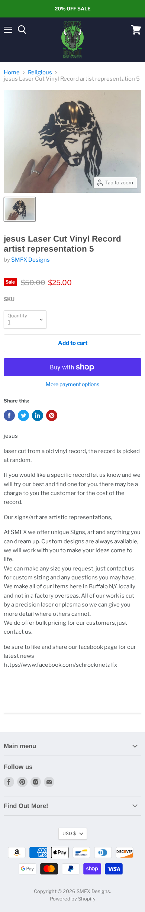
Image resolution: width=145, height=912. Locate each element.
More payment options (72, 384)
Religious (40, 72)
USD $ (69, 833)
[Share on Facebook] (9, 415)
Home (12, 72)
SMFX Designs (30, 259)
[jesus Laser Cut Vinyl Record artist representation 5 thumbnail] (19, 209)
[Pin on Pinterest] (51, 415)
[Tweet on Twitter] (23, 415)
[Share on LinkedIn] (37, 415)
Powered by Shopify (73, 899)
